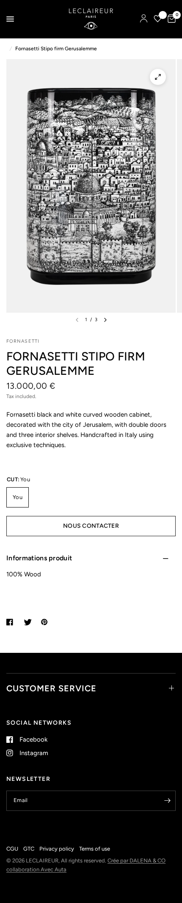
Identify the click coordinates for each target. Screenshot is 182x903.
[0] (170, 19)
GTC (28, 849)
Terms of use (94, 849)
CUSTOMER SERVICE (51, 688)
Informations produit (39, 558)
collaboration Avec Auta (36, 869)
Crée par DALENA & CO (136, 860)
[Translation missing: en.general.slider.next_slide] (105, 320)
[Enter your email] (167, 801)
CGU (12, 849)
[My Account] (144, 19)
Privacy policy (56, 849)
